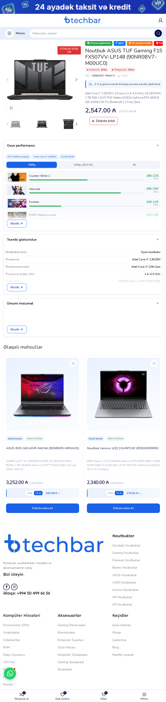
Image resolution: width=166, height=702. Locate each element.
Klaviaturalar (66, 632)
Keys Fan (9, 669)
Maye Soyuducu (14, 655)
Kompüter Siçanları (71, 640)
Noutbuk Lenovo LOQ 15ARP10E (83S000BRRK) (123, 448)
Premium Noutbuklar (126, 560)
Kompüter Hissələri (21, 615)
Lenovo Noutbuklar (125, 590)
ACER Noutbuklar (124, 582)
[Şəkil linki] (55, 544)
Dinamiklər (65, 669)
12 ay (38, 493)
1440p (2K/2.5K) (83, 165)
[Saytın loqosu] (83, 20)
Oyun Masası (66, 647)
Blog (115, 647)
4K (134, 165)
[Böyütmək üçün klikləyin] (11, 108)
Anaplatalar (11, 632)
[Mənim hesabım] (160, 20)
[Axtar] (158, 33)
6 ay (30, 493)
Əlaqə (116, 632)
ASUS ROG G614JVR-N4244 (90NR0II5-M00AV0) (42, 448)
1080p (32, 165)
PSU (6, 677)
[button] (42, 508)
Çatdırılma (119, 640)
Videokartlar (11, 640)
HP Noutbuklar (122, 597)
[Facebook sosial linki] (6, 587)
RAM (6, 647)
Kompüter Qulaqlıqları (73, 655)
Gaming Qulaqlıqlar (71, 662)
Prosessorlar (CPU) (16, 625)
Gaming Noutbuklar (125, 553)
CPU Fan (9, 662)
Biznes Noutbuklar (124, 568)
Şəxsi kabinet (121, 625)
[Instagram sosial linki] (14, 587)
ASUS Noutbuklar (124, 575)
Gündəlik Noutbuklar (126, 545)
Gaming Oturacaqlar (72, 625)
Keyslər (8, 684)
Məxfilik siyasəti (123, 655)
